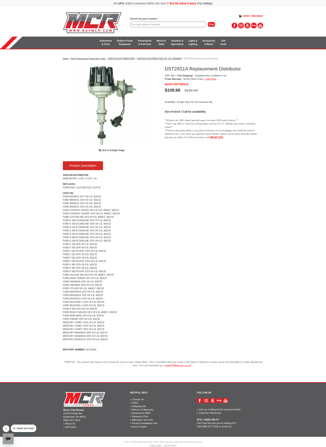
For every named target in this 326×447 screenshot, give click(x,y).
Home (66, 58)
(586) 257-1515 (71, 420)
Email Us (226, 426)
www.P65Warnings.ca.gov (178, 365)
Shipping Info (139, 406)
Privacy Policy (155, 445)
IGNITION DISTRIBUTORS (121, 58)
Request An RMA (141, 413)
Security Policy (170, 445)
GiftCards (223, 42)
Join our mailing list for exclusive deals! (220, 409)
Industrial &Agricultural (177, 42)
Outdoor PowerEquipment (125, 42)
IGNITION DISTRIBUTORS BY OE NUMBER (159, 58)
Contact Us (138, 399)
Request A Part (140, 416)
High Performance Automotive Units (88, 58)
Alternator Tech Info (142, 419)
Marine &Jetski (161, 42)
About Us (70, 423)
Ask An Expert (139, 426)
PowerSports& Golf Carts (144, 42)
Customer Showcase (210, 412)
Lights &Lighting (192, 42)
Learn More (210, 79)
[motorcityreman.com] (92, 23)
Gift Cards (70, 427)
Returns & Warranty (142, 409)
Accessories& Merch (208, 42)
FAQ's (135, 402)
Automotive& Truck (106, 42)
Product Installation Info (144, 423)
